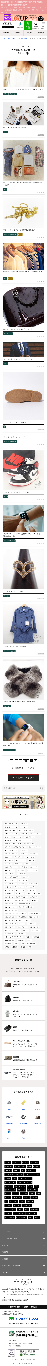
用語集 (15, 947)
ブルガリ (34, 897)
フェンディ (20, 890)
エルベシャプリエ (11, 834)
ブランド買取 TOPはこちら (23, 778)
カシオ (14, 1178)
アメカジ (24, 824)
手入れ (20, 234)
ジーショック (21, 860)
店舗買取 (8, 943)
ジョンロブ (9, 860)
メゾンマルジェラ (21, 1217)
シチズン (24, 854)
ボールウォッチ (11, 907)
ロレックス (36, 930)
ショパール (15, 1194)
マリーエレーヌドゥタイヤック (16, 914)
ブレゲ (27, 1209)
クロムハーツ (29, 844)
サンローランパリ (10, 1190)
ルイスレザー (10, 927)
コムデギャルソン (11, 850)
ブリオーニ (9, 897)
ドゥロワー (22, 873)
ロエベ (26, 930)
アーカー (6, 596)
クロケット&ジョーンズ (13, 844)
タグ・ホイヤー (16, 1197)
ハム (6, 1201)
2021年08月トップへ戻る (23, 768)
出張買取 (36, 937)
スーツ (6, 132)
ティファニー (10, 870)
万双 (28, 937)
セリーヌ (18, 864)
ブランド (20, 893)
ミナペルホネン (35, 914)
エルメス (24, 834)
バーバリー (19, 887)
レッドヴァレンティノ (13, 930)
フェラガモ (30, 1201)
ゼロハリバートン (11, 867)
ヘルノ (35, 900)
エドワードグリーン (26, 830)
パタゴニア (30, 887)
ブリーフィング (22, 897)
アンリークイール (11, 827)
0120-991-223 (26, 1319)
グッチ (8, 847)
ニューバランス (11, 880)
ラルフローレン (11, 923)
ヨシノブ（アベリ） (23, 920)
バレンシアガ (32, 884)
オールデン (17, 837)
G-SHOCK (17, 1170)
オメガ (8, 837)
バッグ (22, 884)
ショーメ (7, 1194)
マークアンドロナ (19, 1213)
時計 (17, 943)
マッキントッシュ (9, 651)
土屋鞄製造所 (10, 940)
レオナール (34, 927)
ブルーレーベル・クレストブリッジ (17, 900)
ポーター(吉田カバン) (27, 907)
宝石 (29, 940)
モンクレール (34, 917)
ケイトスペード (35, 847)
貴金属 (23, 947)
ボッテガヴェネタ (24, 903)
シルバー (8, 857)
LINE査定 (5, 1272)
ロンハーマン (10, 933)
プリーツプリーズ (10, 1209)
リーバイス (31, 923)
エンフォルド (35, 834)
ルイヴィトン (8, 333)
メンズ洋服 (22, 917)
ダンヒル (24, 867)
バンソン (8, 887)
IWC (23, 1170)
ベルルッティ (10, 903)
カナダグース (29, 837)
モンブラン (9, 920)
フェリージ (9, 890)
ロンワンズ (22, 933)
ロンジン (37, 1217)
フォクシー (7, 706)
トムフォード (32, 870)
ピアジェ (22, 1201)
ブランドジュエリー (10, 94)
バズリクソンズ (11, 884)
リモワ (22, 923)
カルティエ (9, 840)
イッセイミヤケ (11, 830)
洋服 (5, 189)
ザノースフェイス (11, 854)
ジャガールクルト (32, 1190)
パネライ (34, 1197)
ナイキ (6, 497)
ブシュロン (9, 893)
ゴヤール (24, 850)
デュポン (21, 870)
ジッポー (18, 857)
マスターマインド (31, 1213)
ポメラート (8, 1213)
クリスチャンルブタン (24, 840)
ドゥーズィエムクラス (13, 877)
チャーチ (34, 867)
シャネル (34, 854)
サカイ (36, 1186)
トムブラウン (10, 873)
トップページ (6, 1232)
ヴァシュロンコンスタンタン (13, 1174)
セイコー (8, 864)
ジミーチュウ (29, 857)
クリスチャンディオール (24, 1182)
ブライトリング (26, 1205)
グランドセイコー (20, 847)
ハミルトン (23, 880)
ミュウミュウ (10, 917)
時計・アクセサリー (10, 234)
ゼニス (27, 864)
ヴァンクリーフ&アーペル (14, 937)
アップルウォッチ (9, 541)
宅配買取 (21, 940)
